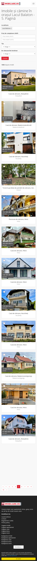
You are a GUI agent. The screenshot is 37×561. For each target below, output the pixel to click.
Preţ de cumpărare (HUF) (9, 33)
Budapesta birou (6, 541)
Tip (2, 43)
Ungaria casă (5, 529)
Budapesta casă (6, 540)
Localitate (4, 25)
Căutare (5, 58)
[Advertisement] (18, 464)
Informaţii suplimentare (12, 555)
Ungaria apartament (7, 527)
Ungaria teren (5, 533)
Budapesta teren (6, 543)
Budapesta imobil (6, 536)
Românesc (18, 547)
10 (3, 490)
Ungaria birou (5, 531)
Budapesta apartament (8, 538)
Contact (3, 519)
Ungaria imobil (5, 525)
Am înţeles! (18, 558)
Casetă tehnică (6, 517)
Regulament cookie (7, 521)
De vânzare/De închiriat (9, 51)
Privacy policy (5, 522)
